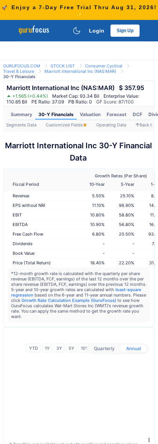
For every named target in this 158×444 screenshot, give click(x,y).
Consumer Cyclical (103, 66)
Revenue (21, 195)
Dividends (23, 243)
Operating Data (111, 125)
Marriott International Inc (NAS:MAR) (80, 71)
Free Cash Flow (28, 234)
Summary (21, 114)
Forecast (117, 114)
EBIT (17, 215)
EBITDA (20, 224)
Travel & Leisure (18, 71)
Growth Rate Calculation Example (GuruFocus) (68, 300)
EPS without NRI (29, 205)
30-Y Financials (56, 114)
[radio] (104, 348)
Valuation (90, 114)
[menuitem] (21, 115)
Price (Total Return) (32, 262)
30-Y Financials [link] (19, 76)
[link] (21, 65)
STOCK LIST (63, 66)
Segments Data (21, 125)
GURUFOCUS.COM (21, 66)
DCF (137, 114)
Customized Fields (64, 125)
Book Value (24, 253)
